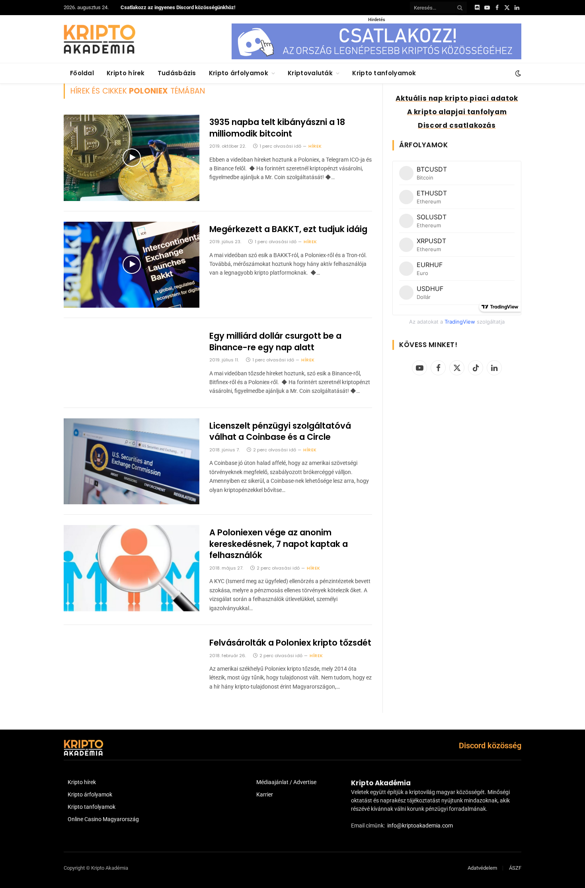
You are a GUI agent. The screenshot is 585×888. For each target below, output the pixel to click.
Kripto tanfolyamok (384, 73)
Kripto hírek (126, 73)
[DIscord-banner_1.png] (376, 58)
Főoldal (82, 73)
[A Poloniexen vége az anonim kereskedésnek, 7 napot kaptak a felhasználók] (131, 568)
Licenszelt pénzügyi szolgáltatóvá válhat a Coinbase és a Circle (280, 431)
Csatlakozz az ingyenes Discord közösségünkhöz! (178, 7)
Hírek (315, 146)
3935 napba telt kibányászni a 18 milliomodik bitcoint (277, 128)
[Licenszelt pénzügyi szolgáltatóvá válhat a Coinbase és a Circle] (131, 461)
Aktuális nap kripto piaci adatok (457, 98)
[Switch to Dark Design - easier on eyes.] (517, 73)
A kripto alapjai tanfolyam (457, 112)
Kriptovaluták (310, 73)
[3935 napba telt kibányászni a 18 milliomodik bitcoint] (131, 158)
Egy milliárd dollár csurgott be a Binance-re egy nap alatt (275, 341)
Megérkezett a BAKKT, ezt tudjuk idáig (288, 229)
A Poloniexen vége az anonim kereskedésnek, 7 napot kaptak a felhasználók (278, 544)
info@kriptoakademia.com (420, 825)
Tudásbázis (177, 73)
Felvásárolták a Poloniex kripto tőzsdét (290, 642)
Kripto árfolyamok (238, 73)
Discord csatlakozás (456, 125)
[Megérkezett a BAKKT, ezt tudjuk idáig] (131, 265)
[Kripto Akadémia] (99, 39)
